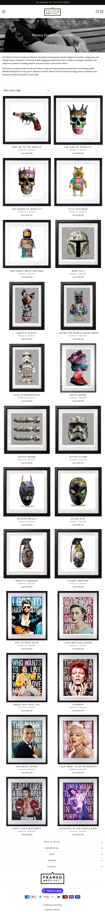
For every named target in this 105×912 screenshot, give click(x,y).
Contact (51, 867)
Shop (52, 854)
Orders (52, 860)
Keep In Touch (52, 842)
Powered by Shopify (52, 910)
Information (52, 848)
